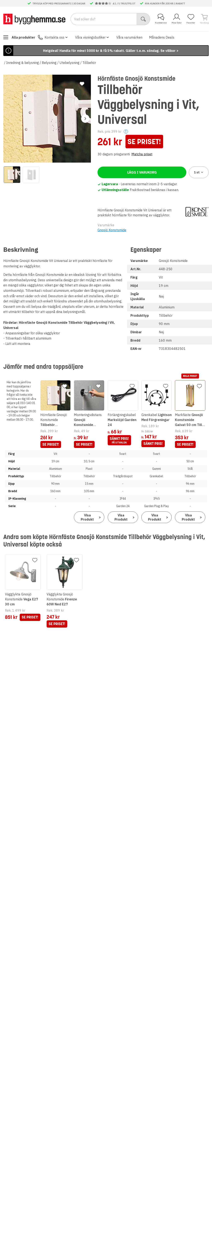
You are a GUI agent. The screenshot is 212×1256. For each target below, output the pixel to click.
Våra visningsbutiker (90, 37)
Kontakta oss (54, 37)
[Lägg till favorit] (82, 83)
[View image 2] (31, 174)
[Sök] (143, 19)
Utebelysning (69, 63)
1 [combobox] (197, 172)
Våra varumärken (129, 37)
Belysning (49, 63)
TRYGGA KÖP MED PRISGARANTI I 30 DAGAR (59, 3)
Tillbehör (89, 63)
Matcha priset (141, 154)
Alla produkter (23, 37)
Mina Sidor (177, 22)
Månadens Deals (161, 37)
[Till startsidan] (34, 19)
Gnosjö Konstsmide (112, 230)
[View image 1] (12, 174)
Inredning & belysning (22, 63)
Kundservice (161, 22)
